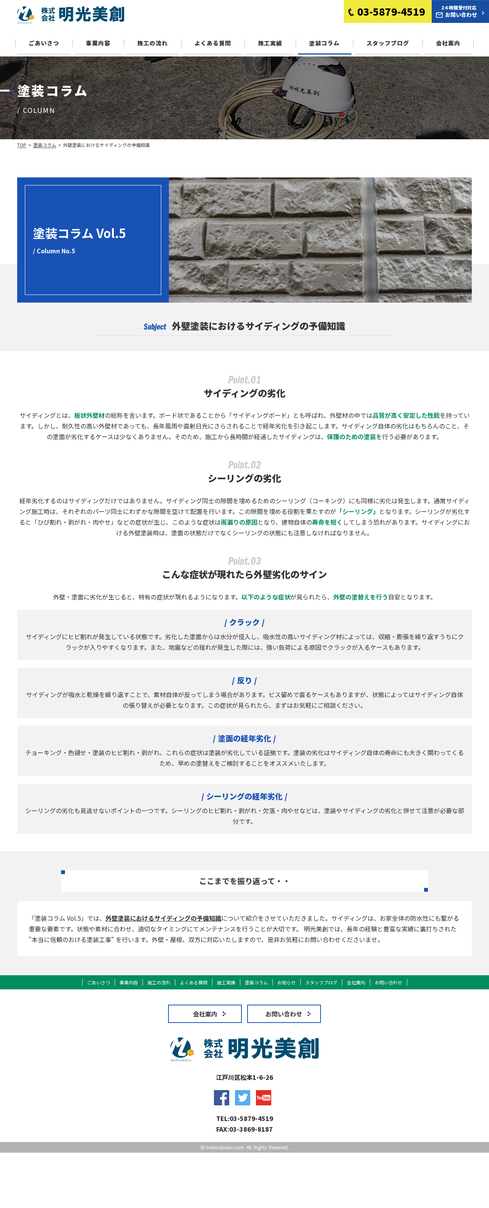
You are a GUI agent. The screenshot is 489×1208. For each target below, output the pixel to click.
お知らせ (286, 982)
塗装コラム (324, 43)
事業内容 (98, 43)
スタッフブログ (387, 43)
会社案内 (448, 43)
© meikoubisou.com (222, 1147)
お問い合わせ (388, 982)
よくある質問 (212, 43)
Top (21, 145)
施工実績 (270, 43)
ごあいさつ (44, 43)
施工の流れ (152, 43)
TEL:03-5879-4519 (244, 1118)
